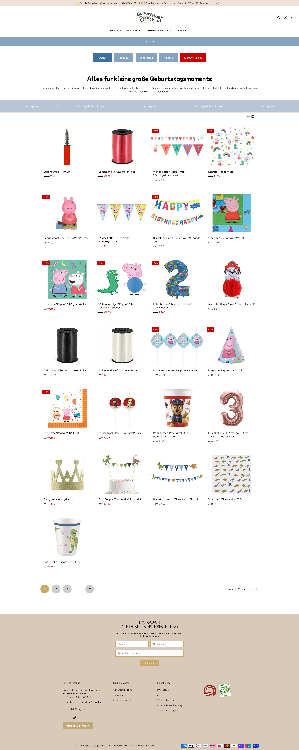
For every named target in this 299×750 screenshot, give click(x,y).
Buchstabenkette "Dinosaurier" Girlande (176, 499)
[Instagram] (74, 717)
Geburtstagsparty (123, 689)
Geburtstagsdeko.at (96, 745)
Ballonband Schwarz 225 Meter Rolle (65, 370)
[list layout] (248, 116)
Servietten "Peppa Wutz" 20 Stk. (226, 237)
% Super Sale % (193, 57)
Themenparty (120, 694)
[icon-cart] (292, 17)
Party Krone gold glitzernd (59, 499)
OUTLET (182, 30)
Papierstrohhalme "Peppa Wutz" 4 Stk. (175, 370)
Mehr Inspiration (122, 700)
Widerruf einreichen (168, 710)
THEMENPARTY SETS (159, 30)
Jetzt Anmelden (149, 663)
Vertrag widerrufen (77, 725)
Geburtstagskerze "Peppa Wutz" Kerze (66, 237)
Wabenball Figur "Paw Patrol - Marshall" (231, 304)
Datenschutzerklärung (169, 705)
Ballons (123, 57)
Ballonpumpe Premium (57, 171)
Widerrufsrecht (165, 700)
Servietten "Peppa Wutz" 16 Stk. (62, 433)
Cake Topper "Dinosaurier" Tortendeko (120, 499)
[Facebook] (66, 717)
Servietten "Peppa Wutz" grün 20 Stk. (65, 304)
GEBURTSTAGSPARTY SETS (125, 30)
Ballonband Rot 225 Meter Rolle (116, 171)
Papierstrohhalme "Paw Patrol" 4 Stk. (120, 433)
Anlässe (168, 57)
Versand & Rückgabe (74, 709)
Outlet (102, 57)
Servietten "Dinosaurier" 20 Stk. (226, 499)
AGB (159, 694)
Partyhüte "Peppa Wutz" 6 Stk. (225, 370)
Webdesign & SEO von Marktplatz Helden (131, 745)
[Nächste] (100, 589)
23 (89, 589)
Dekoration (146, 57)
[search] (278, 17)
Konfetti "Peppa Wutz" (221, 171)
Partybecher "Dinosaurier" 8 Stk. (62, 562)
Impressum (163, 689)
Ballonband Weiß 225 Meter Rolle (117, 370)
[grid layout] (252, 116)
